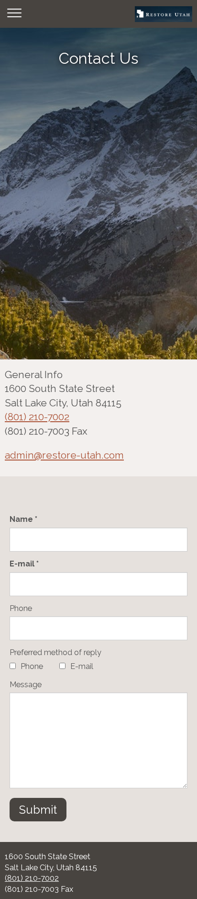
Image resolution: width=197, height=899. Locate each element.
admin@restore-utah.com (64, 455)
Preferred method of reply (55, 652)
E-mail (23, 563)
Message (26, 684)
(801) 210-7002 (37, 417)
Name (22, 519)
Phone (21, 608)
